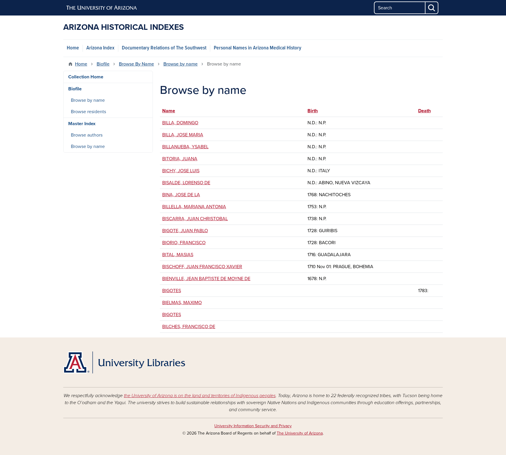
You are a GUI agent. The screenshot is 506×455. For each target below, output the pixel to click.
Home (73, 48)
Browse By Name (136, 64)
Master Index (81, 124)
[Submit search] (431, 7)
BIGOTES (171, 291)
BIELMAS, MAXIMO (182, 303)
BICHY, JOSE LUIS (180, 171)
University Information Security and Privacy (253, 425)
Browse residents (88, 112)
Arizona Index (100, 48)
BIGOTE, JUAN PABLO (185, 231)
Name (168, 111)
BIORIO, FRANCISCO (184, 243)
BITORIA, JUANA (179, 159)
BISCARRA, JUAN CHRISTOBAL (195, 219)
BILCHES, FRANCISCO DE (188, 327)
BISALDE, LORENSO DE (186, 183)
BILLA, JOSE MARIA (182, 135)
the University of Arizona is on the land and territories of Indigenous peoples (200, 396)
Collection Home (85, 77)
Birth (315, 111)
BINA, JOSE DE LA (181, 195)
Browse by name (180, 64)
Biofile (103, 64)
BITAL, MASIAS (177, 255)
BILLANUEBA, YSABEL (185, 147)
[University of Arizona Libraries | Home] (124, 362)
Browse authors (86, 135)
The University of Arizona (300, 433)
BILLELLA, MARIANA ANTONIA (194, 207)
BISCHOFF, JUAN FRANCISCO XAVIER (202, 267)
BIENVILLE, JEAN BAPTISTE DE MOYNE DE (206, 279)
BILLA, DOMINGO (180, 123)
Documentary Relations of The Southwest (164, 48)
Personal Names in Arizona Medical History (257, 48)
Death (424, 111)
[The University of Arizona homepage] (102, 8)
